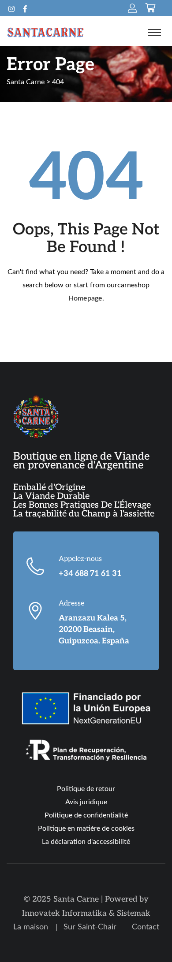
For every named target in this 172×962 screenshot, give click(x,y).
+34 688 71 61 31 (90, 573)
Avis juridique (86, 802)
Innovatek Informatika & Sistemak (86, 913)
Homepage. (86, 298)
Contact (145, 927)
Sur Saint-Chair (90, 927)
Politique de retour (86, 788)
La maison (30, 927)
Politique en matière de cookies (86, 828)
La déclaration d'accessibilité (86, 841)
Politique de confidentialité (86, 815)
